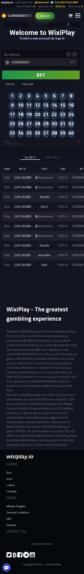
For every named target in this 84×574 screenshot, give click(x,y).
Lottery (10, 485)
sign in (60, 38)
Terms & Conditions (17, 512)
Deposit (45, 15)
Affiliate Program (16, 506)
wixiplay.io (19, 456)
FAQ (8, 519)
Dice (9, 472)
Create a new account (35, 38)
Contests (11, 491)
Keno (9, 479)
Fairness (11, 525)
